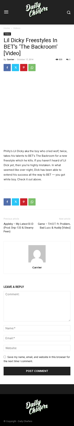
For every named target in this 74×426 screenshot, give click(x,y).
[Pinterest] (23, 67)
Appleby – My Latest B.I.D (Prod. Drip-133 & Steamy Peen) (18, 227)
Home (7, 28)
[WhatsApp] (32, 67)
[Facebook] (7, 67)
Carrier (10, 59)
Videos (16, 28)
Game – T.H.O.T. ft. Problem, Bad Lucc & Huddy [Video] (54, 225)
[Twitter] (15, 67)
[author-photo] (37, 262)
